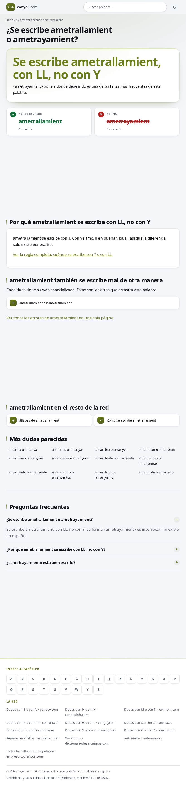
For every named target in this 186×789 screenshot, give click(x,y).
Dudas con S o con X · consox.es (148, 722)
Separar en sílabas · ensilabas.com (32, 738)
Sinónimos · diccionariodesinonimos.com (87, 741)
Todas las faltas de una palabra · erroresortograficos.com (31, 753)
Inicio (9, 20)
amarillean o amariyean (157, 449)
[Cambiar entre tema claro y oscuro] (175, 7)
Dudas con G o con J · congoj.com (90, 722)
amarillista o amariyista (156, 472)
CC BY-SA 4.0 (101, 778)
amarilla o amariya (23, 449)
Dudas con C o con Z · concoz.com (149, 730)
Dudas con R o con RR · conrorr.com (33, 722)
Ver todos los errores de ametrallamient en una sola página (59, 317)
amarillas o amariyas (67, 449)
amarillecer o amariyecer (71, 458)
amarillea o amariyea (111, 449)
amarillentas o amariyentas (150, 460)
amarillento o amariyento (28, 472)
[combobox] (125, 7)
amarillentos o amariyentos (63, 475)
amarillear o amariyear (26, 458)
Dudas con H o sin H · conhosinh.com (81, 712)
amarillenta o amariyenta (114, 458)
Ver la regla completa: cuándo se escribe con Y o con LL (62, 254)
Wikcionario (67, 778)
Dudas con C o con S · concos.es (30, 730)
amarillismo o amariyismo (105, 475)
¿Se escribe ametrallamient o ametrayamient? (49, 519)
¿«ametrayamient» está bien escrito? (40, 562)
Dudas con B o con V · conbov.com (32, 709)
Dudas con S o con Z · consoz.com (90, 730)
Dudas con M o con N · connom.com (151, 709)
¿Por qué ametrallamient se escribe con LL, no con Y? (55, 549)
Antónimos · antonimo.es (143, 738)
